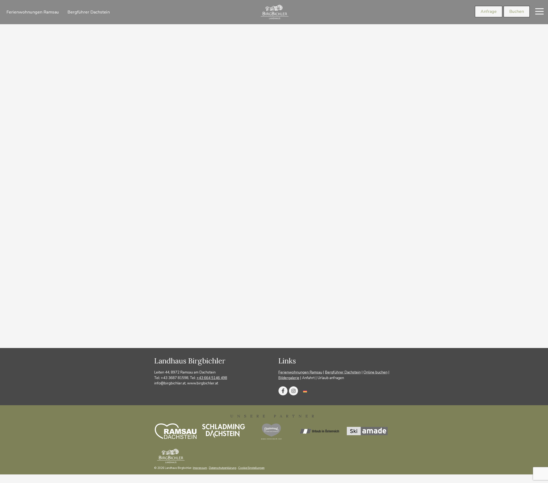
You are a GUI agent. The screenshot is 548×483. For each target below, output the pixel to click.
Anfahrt (308, 377)
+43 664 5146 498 (212, 377)
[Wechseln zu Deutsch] (305, 391)
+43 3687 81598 (174, 377)
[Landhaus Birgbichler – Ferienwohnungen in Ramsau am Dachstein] (274, 12)
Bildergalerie (288, 377)
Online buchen (375, 372)
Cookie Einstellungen (251, 468)
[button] (539, 12)
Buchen (516, 11)
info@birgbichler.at (170, 383)
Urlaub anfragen (330, 377)
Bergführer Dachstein (88, 12)
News (140, 333)
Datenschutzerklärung (222, 468)
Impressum (200, 468)
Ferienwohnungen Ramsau (32, 12)
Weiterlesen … (176, 318)
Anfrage (489, 11)
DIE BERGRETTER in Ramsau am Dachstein (307, 165)
